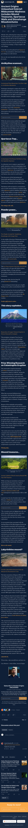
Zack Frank (12, 471)
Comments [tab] (4, 730)
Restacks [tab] (11, 730)
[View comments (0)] (8, 770)
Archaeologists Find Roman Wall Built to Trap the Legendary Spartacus (13, 160)
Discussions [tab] (12, 757)
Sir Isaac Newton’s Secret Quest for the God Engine (8, 774)
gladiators (23, 202)
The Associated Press (16, 230)
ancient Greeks (7, 135)
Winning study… (5, 448)
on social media (12, 259)
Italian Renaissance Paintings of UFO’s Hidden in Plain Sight (10, 761)
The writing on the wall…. (7, 206)
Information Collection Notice (15, 703)
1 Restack (18, 710)
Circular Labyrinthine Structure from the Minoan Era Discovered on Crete (12, 571)
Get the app (21, 821)
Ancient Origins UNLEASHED (13, 25)
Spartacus (10, 170)
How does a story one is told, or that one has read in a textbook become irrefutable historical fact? (10, 789)
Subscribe (19, 2)
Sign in (25, 2)
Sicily (20, 192)
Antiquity (5, 380)
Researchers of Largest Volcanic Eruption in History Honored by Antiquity (13, 333)
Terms (19, 816)
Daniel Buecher (8, 743)
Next (23, 719)
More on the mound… (6, 545)
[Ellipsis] (26, 743)
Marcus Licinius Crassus (16, 196)
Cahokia (8, 500)
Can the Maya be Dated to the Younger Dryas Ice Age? (10, 786)
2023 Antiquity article (15, 437)
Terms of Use (21, 701)
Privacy (15, 816)
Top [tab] (3, 757)
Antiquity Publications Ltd (17, 327)
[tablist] (7, 729)
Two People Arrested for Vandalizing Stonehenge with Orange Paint (11, 235)
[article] (14, 765)
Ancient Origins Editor (12, 26)
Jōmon (5, 370)
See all (4, 797)
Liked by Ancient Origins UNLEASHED (13, 744)
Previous (6, 719)
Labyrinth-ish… (5, 657)
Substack (7, 825)
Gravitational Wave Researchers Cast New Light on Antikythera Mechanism (14, 84)
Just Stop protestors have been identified (14, 266)
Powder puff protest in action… (9, 301)
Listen (24, 26)
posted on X (8, 281)
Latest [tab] (6, 757)
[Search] (25, 757)
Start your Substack (10, 821)
